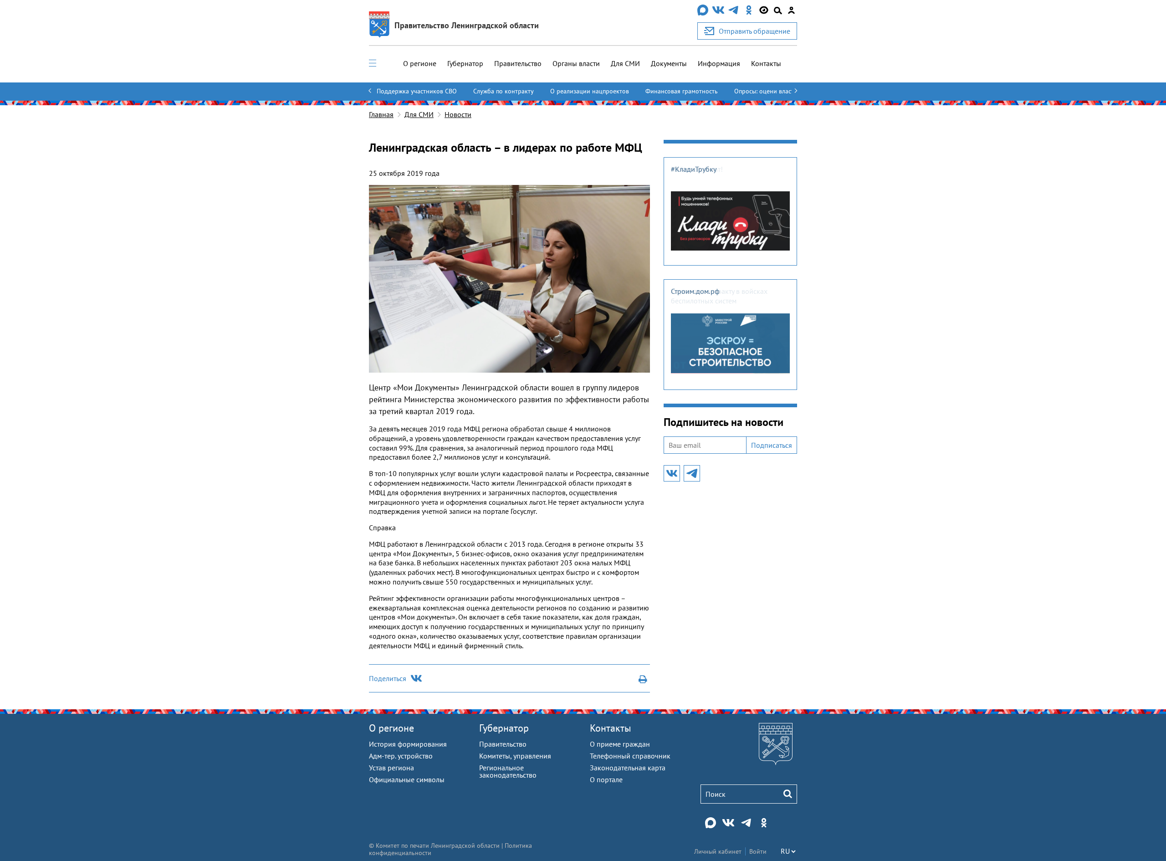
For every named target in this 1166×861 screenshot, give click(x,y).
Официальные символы (407, 779)
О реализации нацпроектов (589, 91)
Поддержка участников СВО (417, 91)
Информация (719, 63)
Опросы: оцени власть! (766, 91)
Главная (381, 114)
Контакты (766, 63)
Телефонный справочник (630, 755)
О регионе (419, 63)
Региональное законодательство (508, 771)
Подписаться (771, 445)
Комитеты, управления (515, 755)
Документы (669, 63)
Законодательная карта (627, 767)
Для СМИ (625, 63)
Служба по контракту (503, 91)
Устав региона (391, 767)
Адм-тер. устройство (401, 755)
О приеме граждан (620, 743)
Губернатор (465, 63)
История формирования (408, 743)
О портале (606, 779)
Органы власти (576, 63)
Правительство (518, 63)
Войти (758, 851)
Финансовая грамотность (681, 91)
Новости (458, 114)
